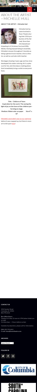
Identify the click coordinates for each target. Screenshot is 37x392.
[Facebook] (8, 356)
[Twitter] (3, 356)
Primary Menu (34, 9)
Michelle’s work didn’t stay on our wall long (16, 119)
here (13, 123)
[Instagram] (13, 356)
